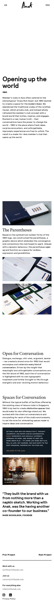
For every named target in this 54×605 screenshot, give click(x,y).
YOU (48, 5)
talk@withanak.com (12, 589)
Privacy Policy (9, 598)
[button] (48, 472)
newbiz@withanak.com (13, 570)
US (5, 5)
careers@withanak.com (13, 579)
